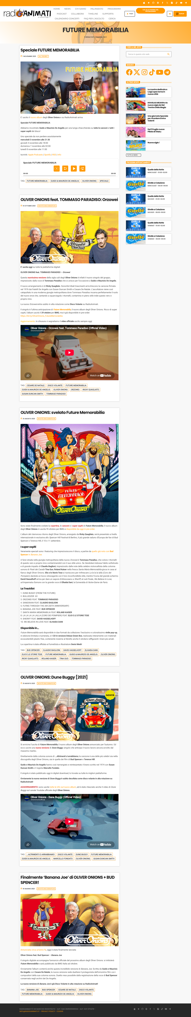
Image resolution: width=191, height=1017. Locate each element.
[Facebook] (163, 3)
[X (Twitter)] (167, 3)
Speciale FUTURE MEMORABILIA (50, 50)
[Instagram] (172, 3)
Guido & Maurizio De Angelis (65, 181)
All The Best (43, 56)
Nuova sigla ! (154, 142)
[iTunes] (144, 3)
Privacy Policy (48, 1011)
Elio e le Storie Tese (32, 654)
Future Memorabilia (37, 181)
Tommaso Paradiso (56, 394)
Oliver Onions (89, 181)
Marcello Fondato (63, 858)
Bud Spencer (33, 650)
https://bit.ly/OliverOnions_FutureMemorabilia (42, 316)
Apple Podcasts (35, 154)
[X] (137, 72)
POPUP (180, 14)
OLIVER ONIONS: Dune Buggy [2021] (54, 677)
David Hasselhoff (73, 650)
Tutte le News (133, 155)
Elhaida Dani (91, 650)
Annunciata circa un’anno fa (33, 950)
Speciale (104, 181)
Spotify (47, 154)
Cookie (60, 1011)
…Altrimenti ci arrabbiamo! (41, 854)
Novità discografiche (47, 206)
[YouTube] (181, 3)
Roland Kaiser (49, 658)
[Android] (149, 3)
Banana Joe (33, 990)
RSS (54, 154)
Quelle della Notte (156, 170)
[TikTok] (177, 3)
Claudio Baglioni (51, 650)
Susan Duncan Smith (32, 394)
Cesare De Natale (35, 385)
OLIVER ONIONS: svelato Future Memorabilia (63, 412)
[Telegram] (186, 3)
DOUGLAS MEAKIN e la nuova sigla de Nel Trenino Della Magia (157, 105)
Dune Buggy (82, 854)
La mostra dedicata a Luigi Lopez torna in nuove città (157, 92)
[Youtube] (159, 72)
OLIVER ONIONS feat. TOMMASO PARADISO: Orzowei (69, 199)
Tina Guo (64, 658)
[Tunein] (158, 3)
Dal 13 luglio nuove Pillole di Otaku (156, 130)
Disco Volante (55, 385)
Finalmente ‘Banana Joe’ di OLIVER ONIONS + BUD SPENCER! (68, 879)
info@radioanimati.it (29, 1011)
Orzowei (75, 389)
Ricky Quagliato (91, 389)
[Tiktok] (152, 72)
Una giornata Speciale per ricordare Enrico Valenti (158, 118)
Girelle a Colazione (156, 183)
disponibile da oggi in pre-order (80, 529)
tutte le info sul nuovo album (63, 787)
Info (59, 154)
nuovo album (36, 117)
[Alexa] (153, 3)
